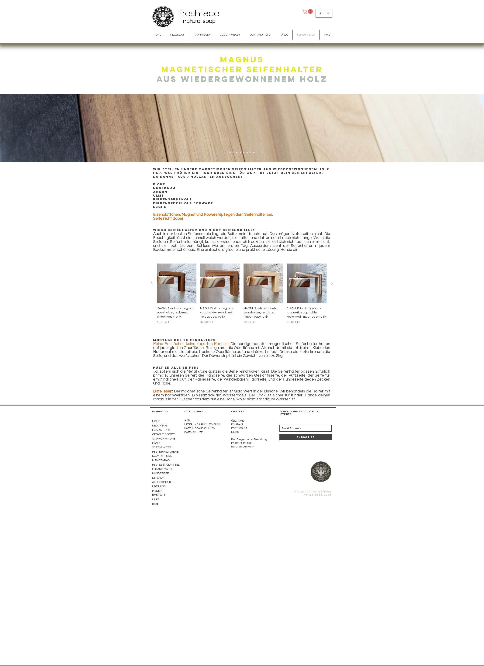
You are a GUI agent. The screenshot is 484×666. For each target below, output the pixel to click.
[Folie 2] (236, 152)
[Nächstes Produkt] (332, 283)
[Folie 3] (233, 152)
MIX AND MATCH (163, 469)
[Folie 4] (240, 152)
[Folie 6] (247, 152)
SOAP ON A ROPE (163, 438)
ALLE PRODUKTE (163, 482)
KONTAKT (237, 424)
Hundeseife (293, 379)
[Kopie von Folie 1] (253, 152)
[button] (308, 11)
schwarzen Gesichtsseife (256, 375)
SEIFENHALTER (162, 447)
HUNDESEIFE (160, 473)
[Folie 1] (230, 152)
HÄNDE (156, 443)
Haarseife (258, 379)
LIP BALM (158, 477)
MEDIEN (157, 490)
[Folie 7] (250, 152)
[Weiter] (463, 127)
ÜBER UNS (237, 420)
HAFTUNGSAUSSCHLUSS (199, 428)
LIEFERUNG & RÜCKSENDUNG (202, 424)
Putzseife (297, 375)
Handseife (215, 375)
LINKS (156, 499)
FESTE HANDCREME (165, 451)
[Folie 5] (243, 152)
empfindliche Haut (169, 379)
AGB (187, 420)
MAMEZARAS (161, 460)
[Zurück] (20, 127)
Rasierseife (205, 379)
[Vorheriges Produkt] (151, 283)
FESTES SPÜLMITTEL (166, 464)
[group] (241, 293)
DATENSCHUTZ (193, 432)
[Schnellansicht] (176, 283)
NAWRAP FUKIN (162, 456)
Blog (155, 503)
